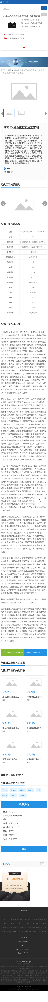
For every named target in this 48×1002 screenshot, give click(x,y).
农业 (5, 923)
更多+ (42, 864)
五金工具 (20, 931)
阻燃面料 (22, 795)
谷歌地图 (28, 987)
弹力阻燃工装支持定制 (36, 697)
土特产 (27, 923)
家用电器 (5, 931)
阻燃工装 (13, 795)
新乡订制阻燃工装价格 (11, 697)
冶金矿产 (35, 923)
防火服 (30, 790)
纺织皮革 (5, 927)
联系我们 (43, 919)
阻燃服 (22, 790)
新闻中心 (35, 919)
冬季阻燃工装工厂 (34, 759)
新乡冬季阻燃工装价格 (11, 728)
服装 (9, 70)
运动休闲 (43, 923)
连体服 (4, 795)
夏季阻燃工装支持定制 (11, 759)
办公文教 (43, 927)
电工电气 (28, 927)
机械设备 (28, 931)
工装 (38, 790)
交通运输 (12, 927)
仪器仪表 (20, 927)
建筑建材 (35, 927)
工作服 (4, 790)
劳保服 (13, 790)
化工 (20, 923)
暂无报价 (6, 692)
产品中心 (12, 919)
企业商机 (20, 919)
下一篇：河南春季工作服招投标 (33, 655)
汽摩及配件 (43, 931)
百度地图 (20, 987)
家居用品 (12, 931)
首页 (3, 70)
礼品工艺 (35, 931)
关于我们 (28, 919)
